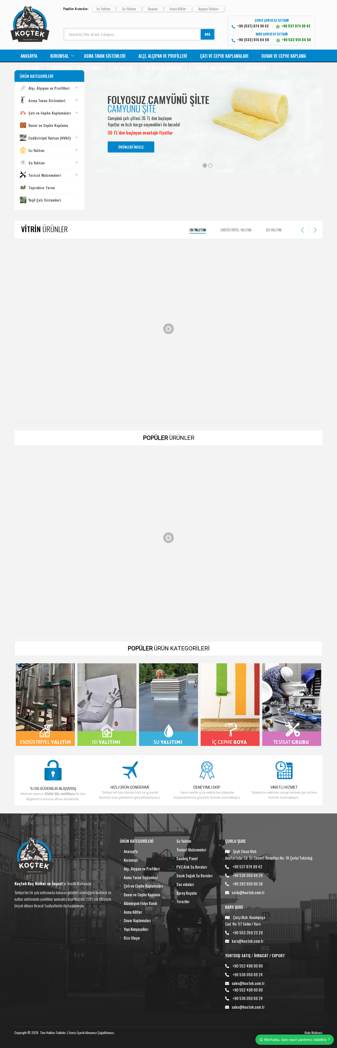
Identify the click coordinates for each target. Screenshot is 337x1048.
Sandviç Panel (186, 858)
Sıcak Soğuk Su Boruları (194, 875)
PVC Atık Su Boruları (191, 867)
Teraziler (183, 901)
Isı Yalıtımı (103, 8)
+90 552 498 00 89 (247, 966)
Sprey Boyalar (186, 893)
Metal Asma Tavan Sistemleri (168, 600)
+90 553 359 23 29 (247, 932)
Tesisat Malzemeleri (213, 68)
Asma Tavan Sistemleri (104, 56)
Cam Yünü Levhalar (168, 509)
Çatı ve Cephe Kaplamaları (224, 56)
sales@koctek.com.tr (248, 983)
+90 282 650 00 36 (247, 884)
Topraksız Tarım (41, 187)
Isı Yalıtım (30, 68)
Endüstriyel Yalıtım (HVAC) (76, 68)
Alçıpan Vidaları (208, 8)
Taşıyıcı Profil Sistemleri (295, 600)
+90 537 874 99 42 (247, 866)
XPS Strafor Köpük (42, 300)
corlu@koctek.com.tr (248, 892)
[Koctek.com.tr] (30, 40)
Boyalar (153, 8)
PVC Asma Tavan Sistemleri (231, 600)
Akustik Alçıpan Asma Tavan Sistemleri (42, 600)
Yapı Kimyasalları (136, 929)
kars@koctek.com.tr (248, 941)
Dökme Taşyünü (295, 300)
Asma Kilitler (178, 8)
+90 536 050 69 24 (247, 875)
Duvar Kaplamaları (137, 920)
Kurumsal (59, 56)
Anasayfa (29, 56)
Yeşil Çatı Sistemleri (44, 200)
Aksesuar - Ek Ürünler (42, 509)
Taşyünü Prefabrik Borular (168, 300)
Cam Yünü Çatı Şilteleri (105, 300)
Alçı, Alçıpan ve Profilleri (162, 56)
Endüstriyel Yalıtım (236, 229)
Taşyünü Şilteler (42, 396)
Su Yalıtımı (129, 8)
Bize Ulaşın (255, 68)
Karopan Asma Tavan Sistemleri (105, 600)
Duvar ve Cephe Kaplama (283, 56)
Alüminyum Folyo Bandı (140, 903)
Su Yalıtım (36, 162)
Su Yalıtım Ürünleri (164, 68)
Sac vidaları (185, 884)
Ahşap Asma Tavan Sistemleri (295, 509)
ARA (207, 34)
